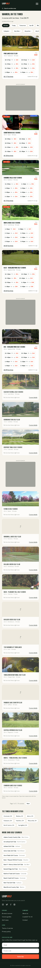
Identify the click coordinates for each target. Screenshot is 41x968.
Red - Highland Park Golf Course (14, 347)
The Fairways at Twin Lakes (13, 647)
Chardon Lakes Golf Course (13, 785)
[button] (37, 3)
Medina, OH (19, 816)
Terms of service (7, 928)
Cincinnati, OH (8, 816)
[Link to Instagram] (14, 904)
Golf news (5, 920)
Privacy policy (6, 931)
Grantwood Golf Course (12, 133)
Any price (28, 31)
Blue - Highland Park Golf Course (15, 268)
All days (5, 25)
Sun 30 (31, 25)
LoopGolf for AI (27, 917)
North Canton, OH (9, 825)
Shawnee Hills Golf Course (13, 178)
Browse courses (7, 913)
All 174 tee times (8, 201)
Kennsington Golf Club (12, 420)
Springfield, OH (22, 825)
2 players (7, 31)
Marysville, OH (32, 821)
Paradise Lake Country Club (13, 703)
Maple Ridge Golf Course (12, 223)
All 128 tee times (8, 155)
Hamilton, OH (20, 821)
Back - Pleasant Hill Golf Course (15, 592)
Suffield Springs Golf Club (13, 730)
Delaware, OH (8, 821)
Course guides (6, 917)
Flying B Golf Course (11, 509)
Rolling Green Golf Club (12, 564)
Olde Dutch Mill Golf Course (13, 392)
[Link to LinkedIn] (3, 904)
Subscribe (20, 957)
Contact (25, 920)
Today (14, 25)
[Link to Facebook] (11, 904)
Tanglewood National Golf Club (14, 675)
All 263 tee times (8, 291)
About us (25, 913)
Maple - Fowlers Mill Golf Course (15, 758)
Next (28, 803)
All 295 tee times (8, 370)
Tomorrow (22, 25)
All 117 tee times (8, 76)
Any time (17, 31)
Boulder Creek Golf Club (12, 619)
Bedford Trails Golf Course (13, 447)
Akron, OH (30, 816)
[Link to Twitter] (7, 904)
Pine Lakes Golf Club (10, 53)
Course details (33, 397)
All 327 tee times (8, 246)
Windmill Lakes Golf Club (12, 537)
